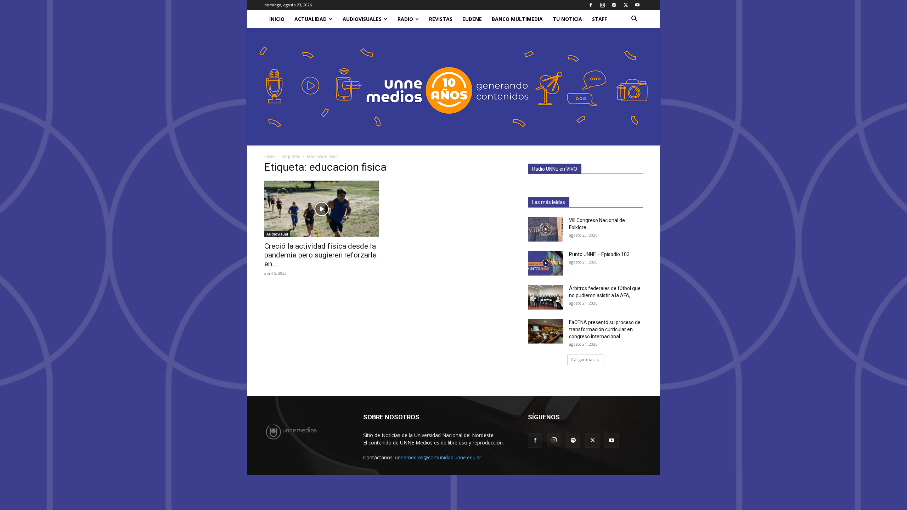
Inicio (269, 156)
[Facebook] (590, 5)
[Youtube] (637, 5)
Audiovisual (277, 234)
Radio (405, 19)
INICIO (277, 19)
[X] (625, 5)
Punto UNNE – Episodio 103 (599, 254)
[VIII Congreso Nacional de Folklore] (545, 229)
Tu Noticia (567, 19)
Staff (599, 19)
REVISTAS (440, 19)
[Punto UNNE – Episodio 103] (545, 263)
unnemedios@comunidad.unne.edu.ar (438, 457)
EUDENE (472, 19)
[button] (634, 19)
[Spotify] (614, 5)
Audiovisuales (362, 19)
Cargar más (583, 360)
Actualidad (310, 19)
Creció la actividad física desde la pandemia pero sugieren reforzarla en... (320, 255)
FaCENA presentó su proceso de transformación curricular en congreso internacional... (605, 329)
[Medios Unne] (453, 87)
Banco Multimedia (517, 19)
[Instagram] (602, 5)
